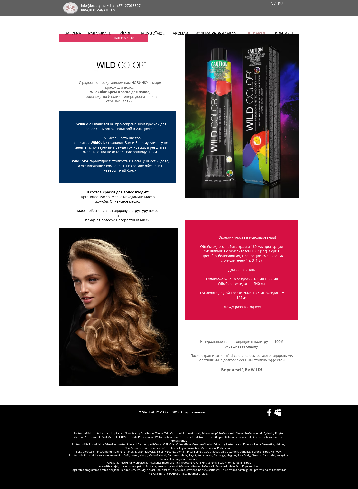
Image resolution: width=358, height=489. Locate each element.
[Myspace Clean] (278, 412)
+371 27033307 (128, 6)
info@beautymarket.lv (98, 6)
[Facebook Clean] (269, 412)
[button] (124, 38)
